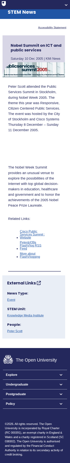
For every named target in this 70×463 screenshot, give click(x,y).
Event (11, 299)
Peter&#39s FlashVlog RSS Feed (30, 245)
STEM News (22, 12)
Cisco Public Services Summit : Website (32, 234)
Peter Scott (14, 331)
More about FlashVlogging (30, 255)
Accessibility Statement (52, 27)
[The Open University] (4, 4)
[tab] (35, 375)
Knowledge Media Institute (25, 315)
